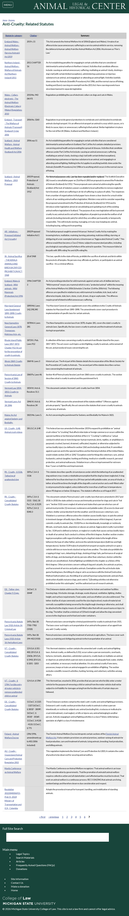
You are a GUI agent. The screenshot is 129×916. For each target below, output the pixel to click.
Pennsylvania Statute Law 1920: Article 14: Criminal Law (14, 625)
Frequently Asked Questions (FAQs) (35, 865)
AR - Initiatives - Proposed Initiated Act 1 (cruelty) (13, 235)
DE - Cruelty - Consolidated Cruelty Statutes (12, 705)
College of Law (48, 908)
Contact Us (17, 882)
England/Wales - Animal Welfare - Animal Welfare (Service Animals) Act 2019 (12, 49)
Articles (20, 861)
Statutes (11, 20)
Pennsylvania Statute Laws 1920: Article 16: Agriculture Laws (14, 639)
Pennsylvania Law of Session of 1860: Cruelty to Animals (13, 378)
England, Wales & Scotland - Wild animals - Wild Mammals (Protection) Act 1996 (14, 288)
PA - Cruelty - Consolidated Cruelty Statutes (12, 500)
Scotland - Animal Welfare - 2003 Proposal (12, 180)
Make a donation (20, 886)
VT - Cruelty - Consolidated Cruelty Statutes (12, 652)
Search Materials (25, 857)
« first (42, 816)
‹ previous (53, 816)
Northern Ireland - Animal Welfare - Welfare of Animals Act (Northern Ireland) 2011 (13, 70)
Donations (21, 868)
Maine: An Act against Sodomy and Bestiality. (13, 419)
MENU (8, 4)
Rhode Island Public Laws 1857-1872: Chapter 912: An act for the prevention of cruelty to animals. (13, 348)
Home (5, 20)
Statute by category (13, 35)
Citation (33, 35)
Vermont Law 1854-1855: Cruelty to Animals (13, 392)
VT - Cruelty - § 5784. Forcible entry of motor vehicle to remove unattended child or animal (13, 688)
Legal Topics (23, 853)
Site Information (19, 878)
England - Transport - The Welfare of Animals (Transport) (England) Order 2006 (13, 127)
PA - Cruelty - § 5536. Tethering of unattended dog (14, 476)
